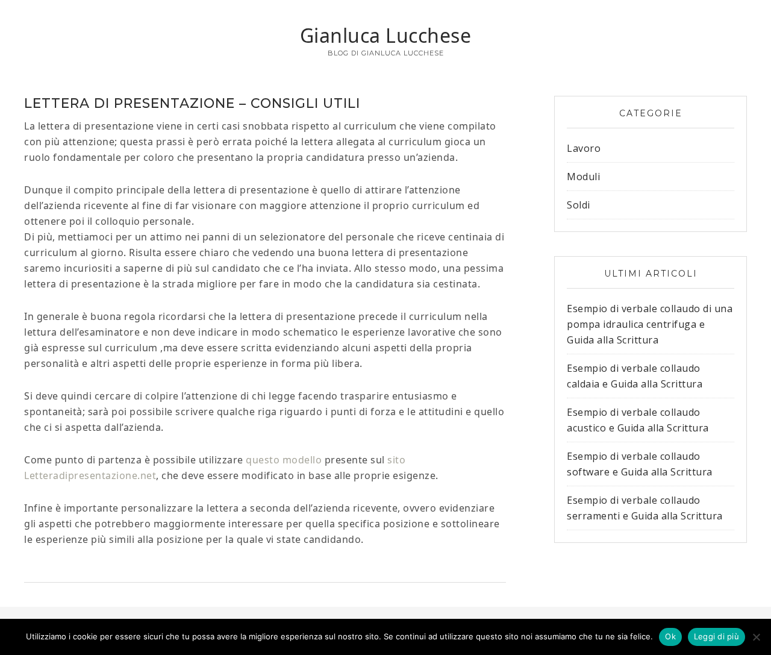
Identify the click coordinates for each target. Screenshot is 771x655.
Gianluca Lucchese (386, 35)
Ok (670, 636)
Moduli (583, 176)
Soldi (578, 205)
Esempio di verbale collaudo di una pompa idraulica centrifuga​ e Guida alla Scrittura (649, 324)
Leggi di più (716, 636)
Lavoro (584, 148)
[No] (756, 637)
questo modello (284, 459)
